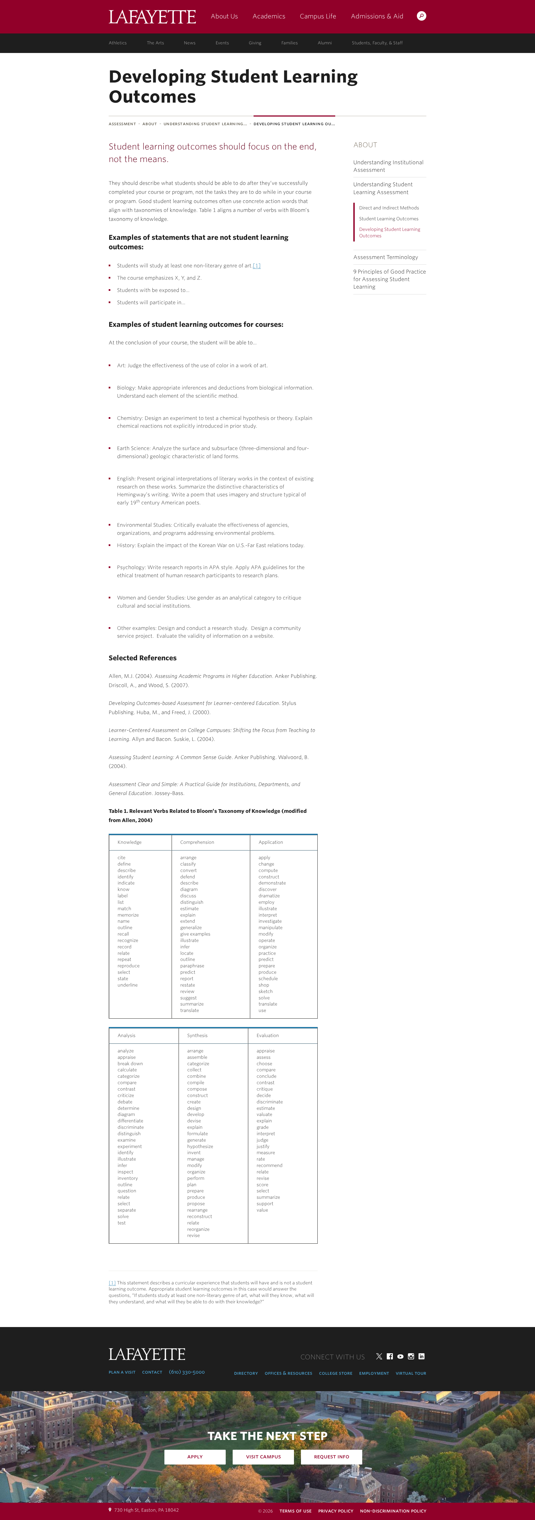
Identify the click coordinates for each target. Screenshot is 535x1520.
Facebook (390, 1356)
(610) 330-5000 (187, 1372)
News (190, 42)
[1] (257, 266)
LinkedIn (421, 1356)
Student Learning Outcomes (389, 218)
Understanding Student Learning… (205, 123)
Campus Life (318, 16)
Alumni (325, 42)
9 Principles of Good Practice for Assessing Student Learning (389, 279)
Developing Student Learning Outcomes (389, 232)
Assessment (122, 123)
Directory (246, 1373)
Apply (195, 1456)
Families (289, 42)
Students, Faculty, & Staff (377, 42)
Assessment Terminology (385, 257)
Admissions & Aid (377, 16)
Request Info (331, 1456)
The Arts (155, 42)
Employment (374, 1373)
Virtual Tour (411, 1373)
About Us (224, 16)
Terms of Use (295, 1511)
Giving (255, 42)
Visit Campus (263, 1456)
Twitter (379, 1356)
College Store (335, 1373)
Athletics (118, 42)
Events (222, 42)
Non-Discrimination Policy (393, 1511)
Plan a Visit (122, 1372)
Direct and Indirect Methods (389, 208)
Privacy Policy (335, 1511)
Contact (152, 1372)
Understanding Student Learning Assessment (383, 188)
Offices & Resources (288, 1373)
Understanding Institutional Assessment (388, 166)
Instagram (411, 1356)
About (149, 123)
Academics (268, 16)
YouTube (400, 1356)
